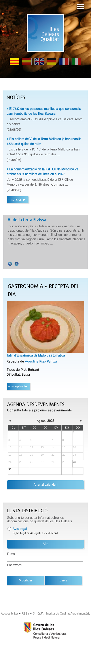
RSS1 (25, 613)
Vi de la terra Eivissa (27, 220)
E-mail (11, 554)
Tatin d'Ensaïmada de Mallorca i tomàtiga (36, 355)
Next (16, 264)
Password (14, 565)
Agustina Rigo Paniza (41, 361)
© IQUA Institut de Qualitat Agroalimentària (61, 613)
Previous (10, 264)
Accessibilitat (9, 613)
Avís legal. (20, 529)
